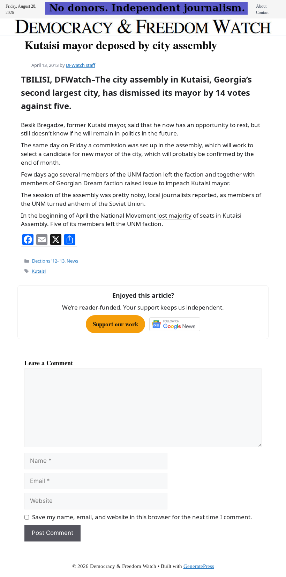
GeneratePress (198, 566)
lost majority (173, 215)
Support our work (115, 324)
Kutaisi (39, 271)
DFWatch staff (80, 65)
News (72, 261)
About (261, 6)
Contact (262, 12)
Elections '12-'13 (48, 261)
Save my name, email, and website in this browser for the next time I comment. (142, 517)
